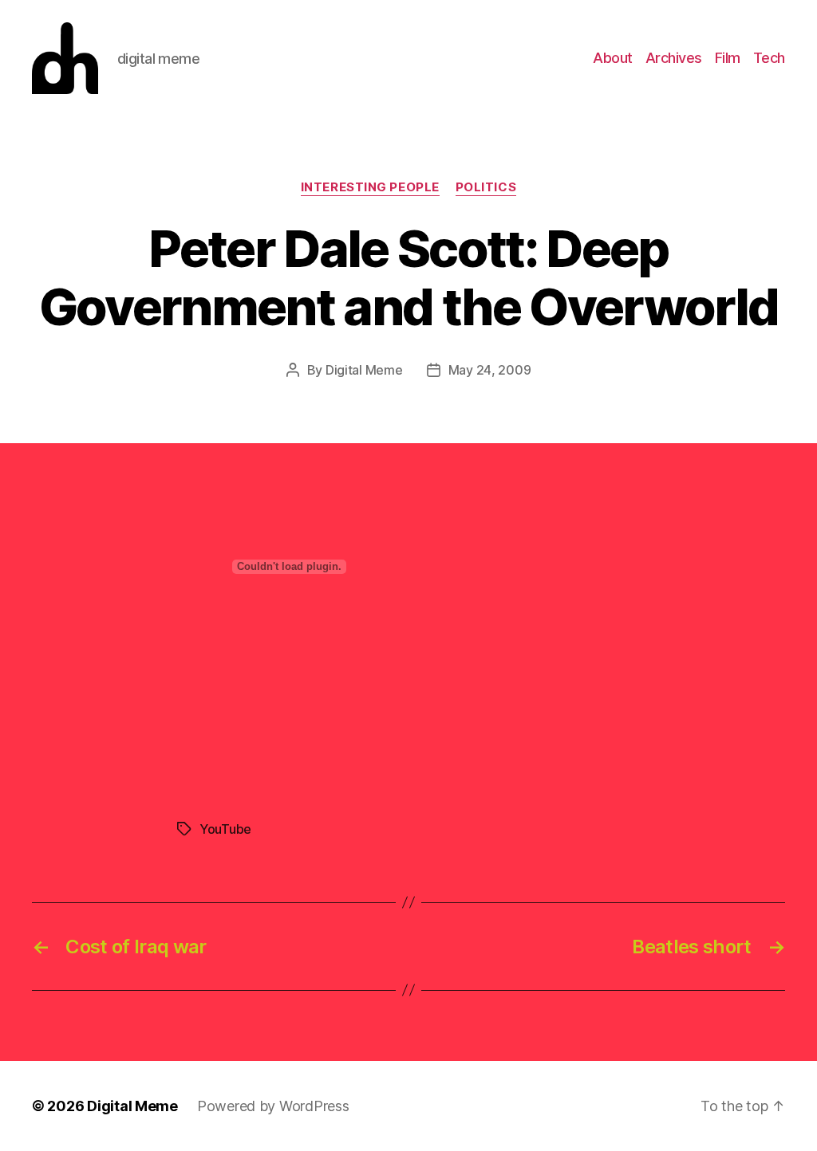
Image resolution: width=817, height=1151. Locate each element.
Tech (769, 57)
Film (727, 57)
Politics (486, 187)
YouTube (225, 829)
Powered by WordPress (273, 1106)
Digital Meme (364, 370)
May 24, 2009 (489, 370)
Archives (673, 57)
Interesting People (370, 187)
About (613, 57)
